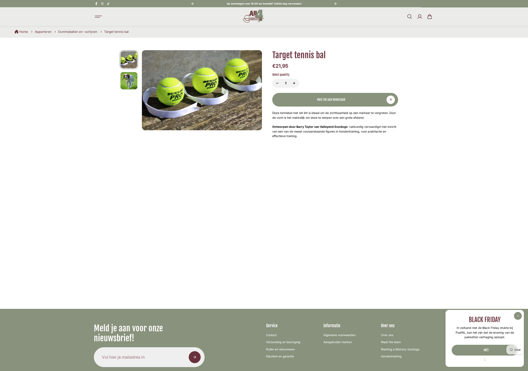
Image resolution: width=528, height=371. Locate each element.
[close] (518, 316)
